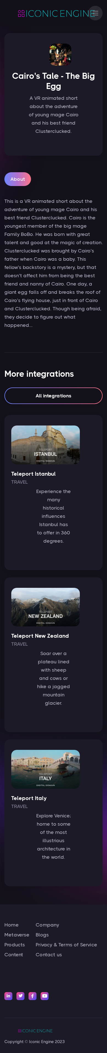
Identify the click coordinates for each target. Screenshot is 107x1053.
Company (47, 925)
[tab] (17, 179)
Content (13, 954)
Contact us (49, 954)
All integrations (54, 395)
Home (11, 925)
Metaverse (17, 935)
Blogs (42, 935)
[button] (95, 13)
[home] (43, 13)
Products (14, 944)
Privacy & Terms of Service (66, 944)
